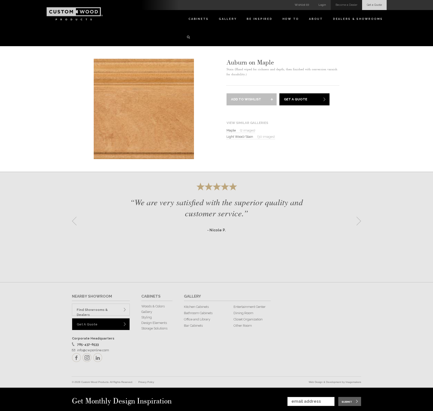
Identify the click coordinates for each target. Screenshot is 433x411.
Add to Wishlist (246, 99)
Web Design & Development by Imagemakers (335, 382)
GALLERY (192, 296)
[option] (216, 219)
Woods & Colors (153, 306)
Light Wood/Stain (251, 137)
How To (290, 19)
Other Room (243, 325)
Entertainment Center (250, 307)
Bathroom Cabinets (198, 313)
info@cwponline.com (93, 350)
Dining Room (243, 313)
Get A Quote (295, 99)
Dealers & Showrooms (358, 19)
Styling (146, 317)
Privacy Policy (146, 382)
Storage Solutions (154, 328)
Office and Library (197, 319)
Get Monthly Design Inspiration (122, 401)
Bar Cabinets (193, 325)
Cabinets (198, 19)
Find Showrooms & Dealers (92, 312)
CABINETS (151, 296)
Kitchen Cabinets (196, 307)
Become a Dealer (346, 5)
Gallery (228, 19)
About (316, 19)
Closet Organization (248, 319)
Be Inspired (259, 19)
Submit (347, 401)
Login (322, 5)
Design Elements (154, 323)
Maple (241, 130)
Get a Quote (374, 5)
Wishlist (302, 5)
